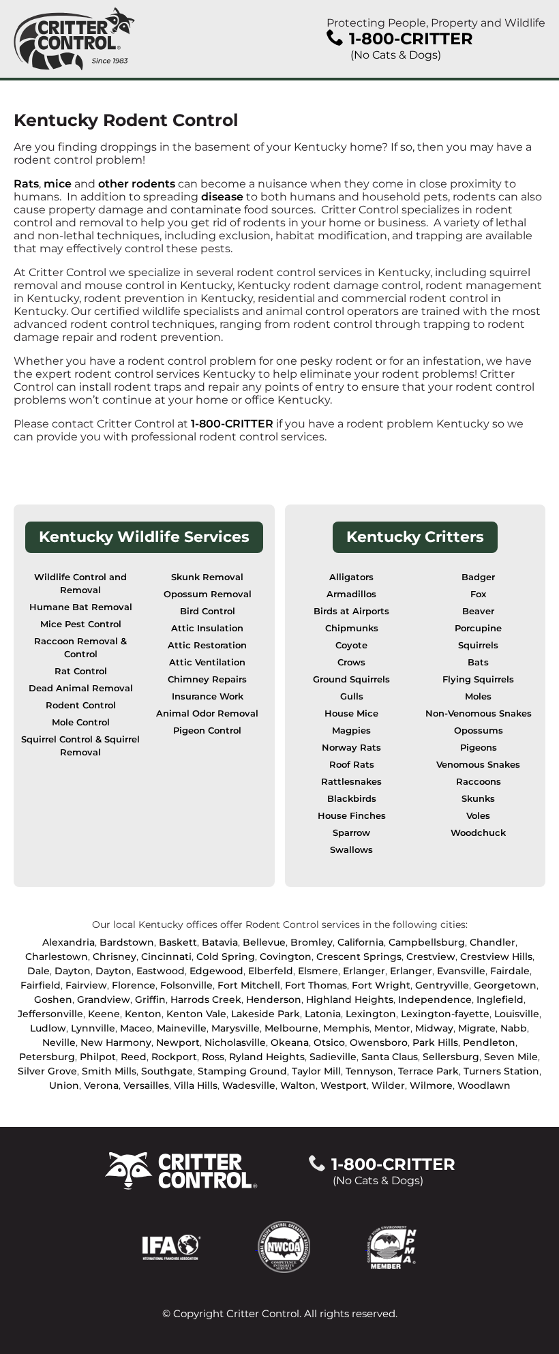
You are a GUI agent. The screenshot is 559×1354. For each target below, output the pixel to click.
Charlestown (56, 956)
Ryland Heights (267, 1057)
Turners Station (501, 1071)
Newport (178, 1042)
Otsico (329, 1042)
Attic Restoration (207, 645)
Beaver (478, 611)
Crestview (430, 956)
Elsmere (318, 971)
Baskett (178, 942)
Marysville (235, 1028)
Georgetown (505, 985)
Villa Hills (195, 1085)
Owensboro (379, 1042)
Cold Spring (225, 956)
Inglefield (500, 999)
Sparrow (351, 833)
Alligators (351, 577)
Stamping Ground (242, 1071)
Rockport (174, 1057)
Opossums (478, 730)
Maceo (136, 1028)
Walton (298, 1085)
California (360, 942)
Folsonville (186, 985)
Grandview (103, 999)
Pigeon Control (207, 730)
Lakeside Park (265, 1014)
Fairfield (40, 985)
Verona (101, 1085)
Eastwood (160, 971)
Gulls (351, 696)
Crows (351, 662)
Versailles (146, 1085)
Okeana (290, 1042)
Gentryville (442, 985)
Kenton (143, 1014)
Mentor (392, 1028)
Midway (434, 1028)
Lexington (371, 1014)
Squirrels (478, 645)
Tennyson (369, 1071)
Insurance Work (207, 696)
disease (223, 196)
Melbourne (291, 1028)
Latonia (323, 1014)
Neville (59, 1042)
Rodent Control (81, 705)
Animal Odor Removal (207, 713)
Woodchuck (478, 833)
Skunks (478, 799)
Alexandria (68, 942)
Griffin (150, 999)
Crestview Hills (496, 956)
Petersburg (47, 1057)
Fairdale (510, 971)
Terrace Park (428, 1071)
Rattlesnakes (351, 782)
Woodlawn (484, 1085)
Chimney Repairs (207, 679)
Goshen (53, 999)
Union (64, 1085)
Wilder (388, 1085)
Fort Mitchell (248, 985)
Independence (435, 999)
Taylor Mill (316, 1071)
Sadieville (333, 1057)
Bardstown (127, 942)
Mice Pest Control (80, 624)
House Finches (352, 816)
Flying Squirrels (478, 679)
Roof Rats (351, 764)
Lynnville (93, 1028)
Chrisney (114, 956)
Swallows (351, 850)
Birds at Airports (351, 611)
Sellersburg (451, 1057)
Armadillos (351, 594)
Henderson (273, 999)
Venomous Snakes (478, 764)
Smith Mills (109, 1071)
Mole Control (81, 722)
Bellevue (264, 942)
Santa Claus (389, 1057)
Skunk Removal (207, 577)
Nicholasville (235, 1042)
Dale (38, 971)
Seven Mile (511, 1057)
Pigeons (478, 747)
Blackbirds (351, 799)
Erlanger (364, 971)
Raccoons (478, 782)
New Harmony (115, 1042)
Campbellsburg (427, 942)
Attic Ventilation (207, 662)
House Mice (351, 713)
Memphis (346, 1028)
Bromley (311, 942)
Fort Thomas (316, 985)
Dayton (73, 971)
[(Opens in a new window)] (200, 1245)
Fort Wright (381, 985)
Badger (478, 577)
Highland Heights (349, 999)
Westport (343, 1085)
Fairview (86, 985)
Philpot (98, 1057)
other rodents (136, 183)
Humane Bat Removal (80, 607)
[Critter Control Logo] (74, 39)
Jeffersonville (50, 1014)
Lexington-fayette (445, 1014)
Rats (26, 183)
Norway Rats (351, 747)
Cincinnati (166, 956)
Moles (478, 696)
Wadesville (248, 1085)
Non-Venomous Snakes (478, 713)
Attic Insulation (207, 628)
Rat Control (81, 671)
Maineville (182, 1028)
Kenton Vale (196, 1014)
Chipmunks (351, 628)
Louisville (516, 1014)
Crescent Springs (359, 956)
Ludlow (48, 1028)
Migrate (477, 1028)
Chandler (492, 942)
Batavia (220, 942)
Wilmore (431, 1085)
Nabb (513, 1028)
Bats (478, 662)
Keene (104, 1014)
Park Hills (435, 1042)
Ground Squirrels (351, 679)
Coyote (351, 645)
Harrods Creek (205, 999)
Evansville (461, 971)
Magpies (351, 730)
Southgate (167, 1071)
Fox (478, 594)
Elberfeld (270, 971)
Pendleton (489, 1042)
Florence (133, 985)
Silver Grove (47, 1071)
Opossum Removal (208, 594)
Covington (286, 956)
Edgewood (216, 971)
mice (58, 183)
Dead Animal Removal (81, 688)
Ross (213, 1057)
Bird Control (207, 611)
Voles (478, 816)
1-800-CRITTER (232, 423)
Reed (134, 1057)
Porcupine (478, 628)
